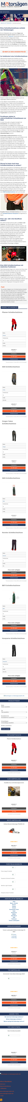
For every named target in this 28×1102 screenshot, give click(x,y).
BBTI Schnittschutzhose (11, 585)
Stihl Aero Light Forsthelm (6, 885)
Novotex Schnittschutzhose (12, 532)
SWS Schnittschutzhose (11, 478)
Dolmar (14, 906)
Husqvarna (14, 912)
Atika (14, 901)
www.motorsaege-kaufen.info (7, 1091)
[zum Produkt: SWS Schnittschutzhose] (14, 490)
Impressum (2, 1084)
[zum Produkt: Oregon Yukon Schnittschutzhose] (14, 436)
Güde (14, 911)
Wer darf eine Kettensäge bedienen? (14, 1016)
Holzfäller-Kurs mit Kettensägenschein (14, 782)
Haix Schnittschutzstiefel (14, 1030)
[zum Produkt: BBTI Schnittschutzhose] (14, 598)
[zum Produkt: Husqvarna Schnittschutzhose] (14, 651)
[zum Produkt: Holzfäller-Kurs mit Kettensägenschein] (14, 791)
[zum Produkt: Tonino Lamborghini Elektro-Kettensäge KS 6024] (14, 940)
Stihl (14, 917)
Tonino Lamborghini (14, 920)
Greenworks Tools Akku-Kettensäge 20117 (14, 974)
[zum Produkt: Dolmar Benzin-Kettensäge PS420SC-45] (14, 831)
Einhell (14, 907)
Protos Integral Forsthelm (6, 871)
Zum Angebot (14, 356)
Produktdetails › (14, 353)
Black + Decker (14, 903)
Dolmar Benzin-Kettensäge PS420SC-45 (14, 824)
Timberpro (14, 919)
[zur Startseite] (14, 4)
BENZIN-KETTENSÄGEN (6, 23)
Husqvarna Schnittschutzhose (13, 638)
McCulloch (14, 915)
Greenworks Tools (14, 909)
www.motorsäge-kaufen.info (6, 1093)
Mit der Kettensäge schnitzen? (14, 1019)
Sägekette (10, 36)
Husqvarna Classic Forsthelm (7, 892)
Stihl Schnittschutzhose (11, 367)
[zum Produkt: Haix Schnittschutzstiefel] (14, 1041)
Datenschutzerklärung (5, 1086)
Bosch (14, 904)
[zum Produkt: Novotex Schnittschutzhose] (14, 545)
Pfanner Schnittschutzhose (12, 312)
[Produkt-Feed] (1, 1099)
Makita (14, 914)
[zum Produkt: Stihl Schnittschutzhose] (14, 379)
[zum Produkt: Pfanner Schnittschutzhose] (14, 325)
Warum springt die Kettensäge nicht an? (14, 1021)
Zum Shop (14, 811)
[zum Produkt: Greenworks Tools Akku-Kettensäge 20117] (14, 984)
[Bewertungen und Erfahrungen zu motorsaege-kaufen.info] (14, 695)
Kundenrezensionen (14, 359)
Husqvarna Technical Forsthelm (8, 878)
